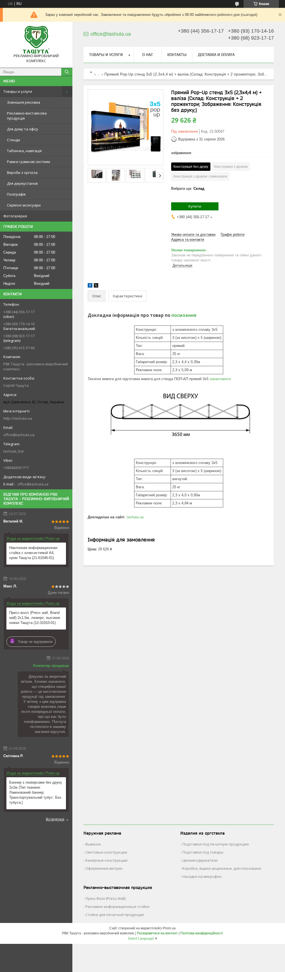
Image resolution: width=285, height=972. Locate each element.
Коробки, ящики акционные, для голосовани (221, 868)
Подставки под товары (202, 852)
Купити (194, 206)
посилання (183, 315)
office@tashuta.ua (19, 434)
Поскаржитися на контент (157, 933)
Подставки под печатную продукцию (215, 844)
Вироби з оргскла (22, 172)
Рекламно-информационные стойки (117, 906)
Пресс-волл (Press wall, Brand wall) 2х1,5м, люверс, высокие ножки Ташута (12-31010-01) (34, 618)
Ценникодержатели (200, 860)
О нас (147, 54)
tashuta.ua (135, 517)
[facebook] (90, 286)
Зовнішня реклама (23, 102)
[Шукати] (66, 72)
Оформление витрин (103, 868)
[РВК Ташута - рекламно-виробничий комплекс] (36, 40)
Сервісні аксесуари (24, 205)
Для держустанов (22, 183)
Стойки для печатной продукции (114, 914)
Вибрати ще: (187, 188)
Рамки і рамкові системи (28, 161)
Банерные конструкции (106, 860)
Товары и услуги (17, 91)
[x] (96, 286)
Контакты (176, 54)
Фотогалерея (15, 215)
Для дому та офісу (22, 129)
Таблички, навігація (24, 150)
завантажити (220, 379)
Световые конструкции (106, 852)
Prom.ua (169, 928)
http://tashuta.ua (17, 418)
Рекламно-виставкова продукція (27, 116)
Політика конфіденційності (201, 933)
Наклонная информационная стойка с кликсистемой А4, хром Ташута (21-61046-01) (33, 553)
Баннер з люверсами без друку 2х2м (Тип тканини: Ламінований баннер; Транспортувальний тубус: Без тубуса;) (35, 792)
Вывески (93, 844)
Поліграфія (16, 194)
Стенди (13, 139)
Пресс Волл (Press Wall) (105, 898)
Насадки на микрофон (202, 876)
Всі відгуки (55, 819)
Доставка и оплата (216, 54)
